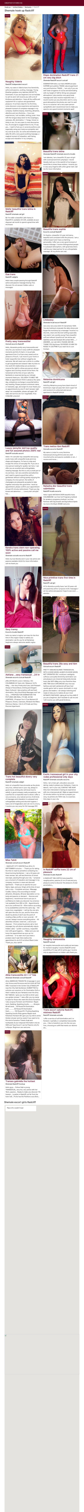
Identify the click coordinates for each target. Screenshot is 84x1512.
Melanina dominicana (54, 379)
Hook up (8, 7)
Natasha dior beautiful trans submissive (57, 487)
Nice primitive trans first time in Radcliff (59, 579)
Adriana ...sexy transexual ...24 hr (23, 674)
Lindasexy (48, 319)
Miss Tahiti (11, 860)
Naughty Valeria (14, 81)
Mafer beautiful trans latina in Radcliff (20, 210)
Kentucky (28, 7)
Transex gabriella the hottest (20, 1081)
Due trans (10, 274)
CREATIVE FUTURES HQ (13, 3)
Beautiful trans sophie (54, 229)
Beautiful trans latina (53, 151)
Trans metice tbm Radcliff (56, 446)
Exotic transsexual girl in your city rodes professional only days (60, 775)
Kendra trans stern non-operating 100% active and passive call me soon (23, 550)
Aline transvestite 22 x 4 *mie (21, 975)
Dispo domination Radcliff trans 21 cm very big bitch (60, 76)
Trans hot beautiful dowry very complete (21, 777)
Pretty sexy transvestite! (18, 341)
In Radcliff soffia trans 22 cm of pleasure (59, 870)
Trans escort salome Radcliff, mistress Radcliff (58, 1011)
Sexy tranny (12, 629)
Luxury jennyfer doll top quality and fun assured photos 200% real (23, 449)
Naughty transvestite (54, 939)
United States (18, 7)
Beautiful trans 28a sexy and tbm (60, 663)
